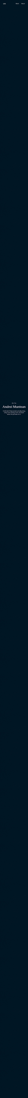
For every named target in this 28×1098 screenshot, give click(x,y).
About (23, 3)
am (4, 3)
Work (17, 3)
